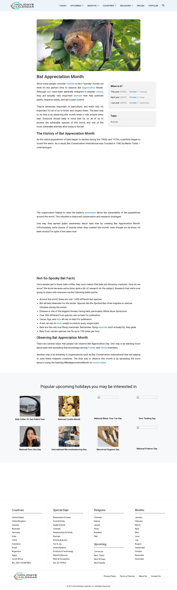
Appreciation (88, 87)
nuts (59, 319)
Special (141, 5)
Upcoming (75, 5)
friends (92, 347)
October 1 (133, 92)
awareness (90, 212)
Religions (125, 5)
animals (78, 95)
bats (49, 91)
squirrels (102, 327)
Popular (153, 5)
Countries (108, 5)
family (104, 347)
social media (99, 362)
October (70, 83)
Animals (114, 122)
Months (92, 5)
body (59, 323)
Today (62, 5)
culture (99, 91)
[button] (163, 5)
